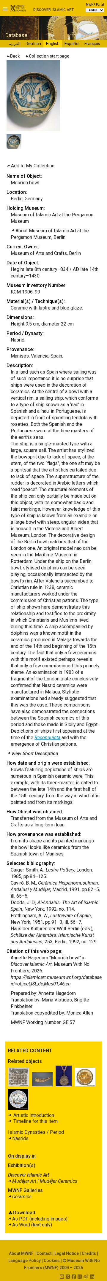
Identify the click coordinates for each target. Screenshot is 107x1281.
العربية (15, 43)
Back (15, 56)
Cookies (52, 1260)
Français (92, 43)
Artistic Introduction (33, 1115)
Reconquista (47, 737)
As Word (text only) (32, 1225)
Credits (89, 1253)
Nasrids (20, 1138)
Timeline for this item (35, 1121)
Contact (44, 1253)
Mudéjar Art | (44, 1181)
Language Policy (24, 1260)
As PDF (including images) (39, 1219)
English (52, 43)
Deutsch (33, 43)
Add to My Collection (32, 166)
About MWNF (21, 1253)
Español (71, 43)
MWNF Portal (95, 4)
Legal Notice (66, 1253)
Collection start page (49, 56)
